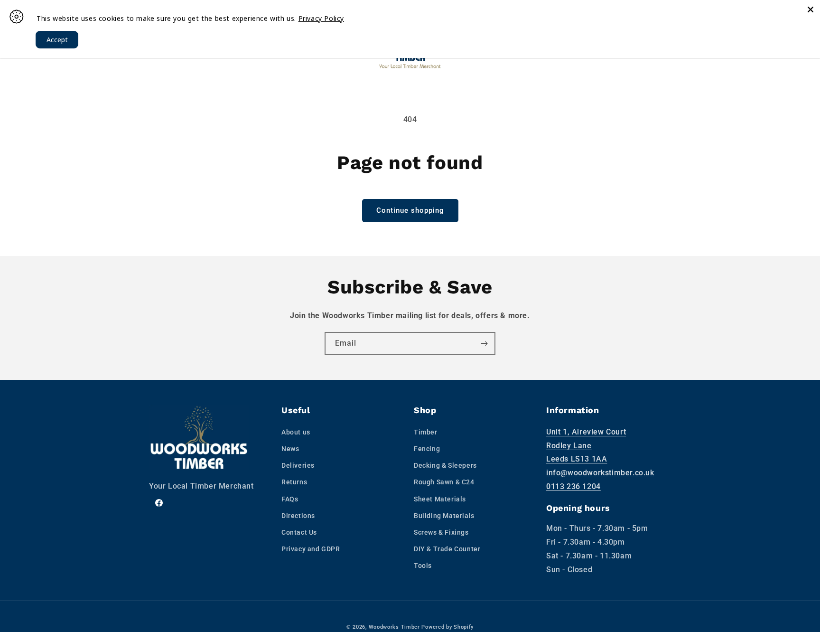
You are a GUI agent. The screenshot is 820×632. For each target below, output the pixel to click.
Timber (426, 432)
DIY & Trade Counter (447, 549)
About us (295, 432)
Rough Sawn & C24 (444, 482)
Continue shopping (410, 210)
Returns (294, 482)
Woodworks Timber (394, 627)
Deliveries (298, 465)
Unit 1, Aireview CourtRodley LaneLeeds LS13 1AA (586, 445)
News (290, 449)
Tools (423, 565)
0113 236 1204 (573, 486)
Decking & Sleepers (445, 465)
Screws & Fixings (441, 532)
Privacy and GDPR (310, 549)
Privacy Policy (321, 18)
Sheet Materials (440, 499)
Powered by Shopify (447, 627)
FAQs (289, 499)
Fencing (427, 449)
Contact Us (299, 532)
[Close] (810, 9)
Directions (298, 515)
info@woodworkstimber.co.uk (600, 472)
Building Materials (444, 515)
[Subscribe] (484, 343)
